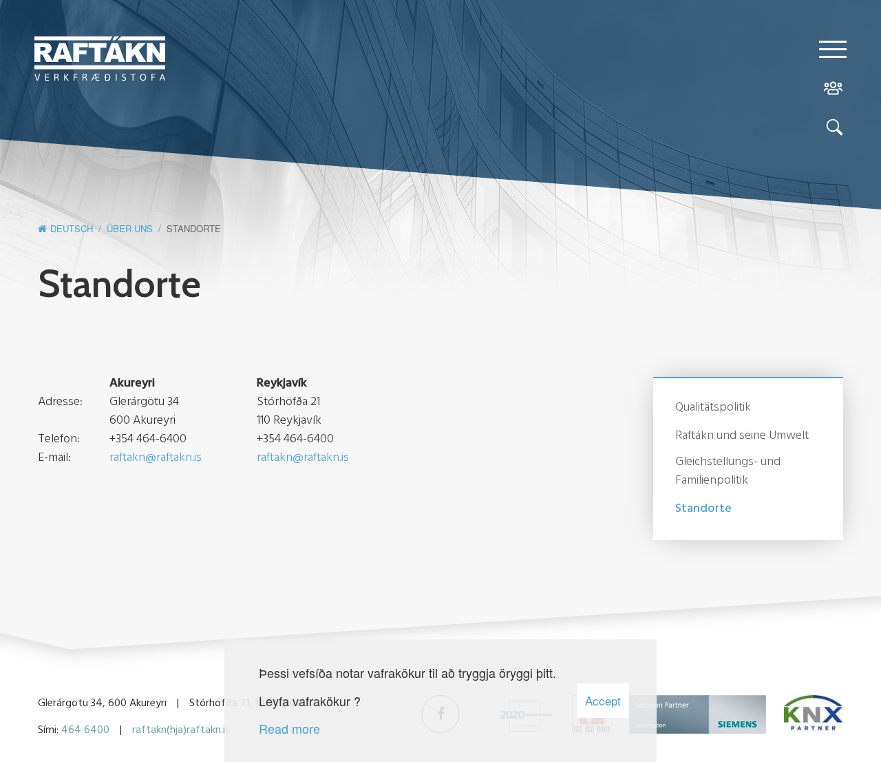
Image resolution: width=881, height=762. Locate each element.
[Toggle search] (832, 130)
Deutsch (71, 228)
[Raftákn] (99, 61)
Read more (289, 728)
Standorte (194, 228)
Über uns (130, 228)
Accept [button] (603, 700)
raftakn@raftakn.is (155, 458)
